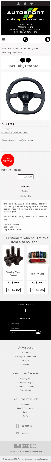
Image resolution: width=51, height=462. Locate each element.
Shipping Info (25, 378)
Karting (26, 412)
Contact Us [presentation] (25, 196)
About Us (25, 353)
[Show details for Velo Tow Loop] (38, 256)
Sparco (18, 170)
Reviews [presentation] (25, 191)
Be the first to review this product (14, 132)
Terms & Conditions (25, 386)
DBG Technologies (20, 459)
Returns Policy (25, 382)
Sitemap (25, 364)
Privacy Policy (25, 390)
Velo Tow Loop (37, 274)
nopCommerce (42, 459)
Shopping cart (47, 39)
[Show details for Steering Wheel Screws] (13, 256)
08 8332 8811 (28, 426)
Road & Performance (25, 408)
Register (18, 3)
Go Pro (25, 416)
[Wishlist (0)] (31, 3)
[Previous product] (22, 60)
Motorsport (25, 404)
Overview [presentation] (25, 186)
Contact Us (26, 433)
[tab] (25, 186)
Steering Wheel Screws (13, 274)
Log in (25, 3)
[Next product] (28, 60)
